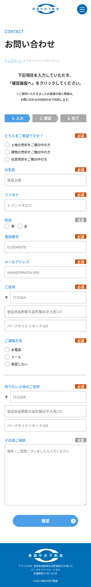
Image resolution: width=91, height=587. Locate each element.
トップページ (13, 61)
